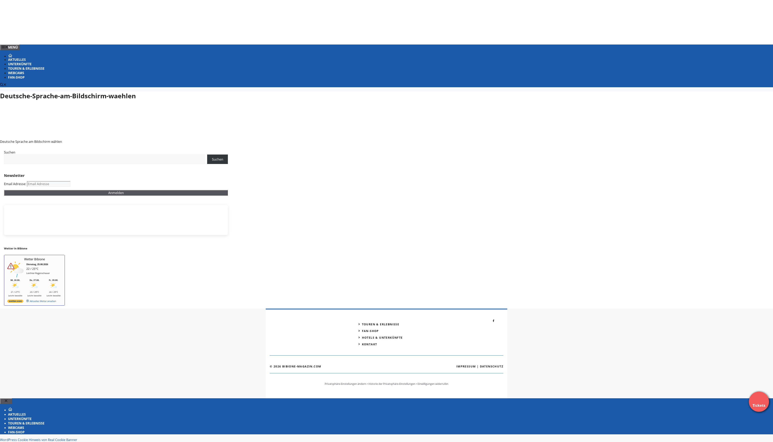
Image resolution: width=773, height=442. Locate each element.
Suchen (9, 152)
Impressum (466, 366)
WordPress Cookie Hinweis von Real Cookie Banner (38, 440)
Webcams (16, 73)
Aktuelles (17, 59)
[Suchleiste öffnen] (3, 85)
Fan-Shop (16, 77)
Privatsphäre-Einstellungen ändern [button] (345, 384)
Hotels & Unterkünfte (382, 337)
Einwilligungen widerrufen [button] (433, 384)
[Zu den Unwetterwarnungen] (16, 276)
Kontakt (369, 344)
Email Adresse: (15, 184)
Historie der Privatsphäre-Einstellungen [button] (391, 384)
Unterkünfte (20, 64)
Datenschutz (491, 366)
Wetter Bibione (34, 259)
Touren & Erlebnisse (26, 68)
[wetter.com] (15, 301)
